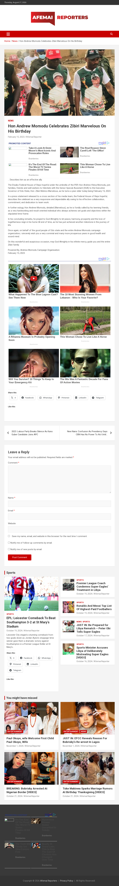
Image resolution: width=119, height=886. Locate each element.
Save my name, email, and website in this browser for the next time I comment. (49, 536)
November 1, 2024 (15, 746)
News (11, 121)
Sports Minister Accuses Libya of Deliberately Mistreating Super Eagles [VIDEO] (92, 652)
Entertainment (14, 731)
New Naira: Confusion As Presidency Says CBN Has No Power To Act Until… (87, 433)
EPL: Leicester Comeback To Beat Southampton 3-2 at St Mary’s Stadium (31, 622)
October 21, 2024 (14, 796)
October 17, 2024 (84, 635)
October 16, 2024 (84, 661)
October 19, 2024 (14, 630)
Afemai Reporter (34, 137)
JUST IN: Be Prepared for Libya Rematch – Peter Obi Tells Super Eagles (93, 628)
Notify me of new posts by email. (26, 549)
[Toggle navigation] (8, 34)
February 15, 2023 (16, 137)
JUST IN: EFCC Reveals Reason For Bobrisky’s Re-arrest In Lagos (85, 740)
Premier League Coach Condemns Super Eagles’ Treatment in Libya (92, 587)
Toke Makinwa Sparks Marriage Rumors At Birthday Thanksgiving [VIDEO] (87, 790)
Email (11, 510)
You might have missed (21, 698)
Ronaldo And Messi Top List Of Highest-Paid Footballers (94, 607)
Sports (10, 572)
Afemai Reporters (48, 880)
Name (11, 498)
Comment (13, 462)
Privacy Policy (66, 880)
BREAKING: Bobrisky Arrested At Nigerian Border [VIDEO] (27, 790)
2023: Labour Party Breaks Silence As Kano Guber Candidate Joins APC (32, 433)
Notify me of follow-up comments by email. (31, 543)
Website (12, 523)
